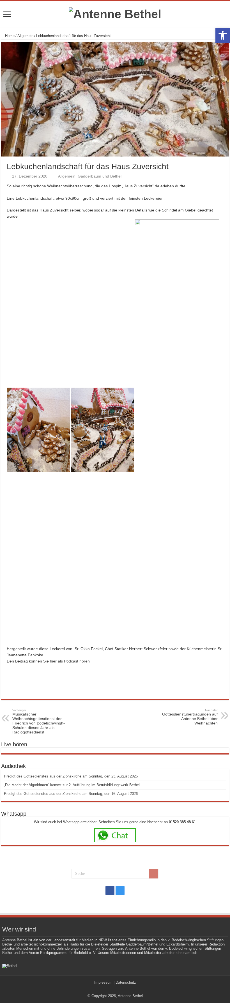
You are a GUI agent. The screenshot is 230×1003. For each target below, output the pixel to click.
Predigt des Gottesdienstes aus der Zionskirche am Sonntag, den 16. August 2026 (71, 794)
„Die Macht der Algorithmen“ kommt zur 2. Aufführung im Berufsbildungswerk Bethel (72, 785)
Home (9, 36)
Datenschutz (126, 982)
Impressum (103, 982)
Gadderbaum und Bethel (99, 176)
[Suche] (153, 873)
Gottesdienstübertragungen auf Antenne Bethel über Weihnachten (190, 716)
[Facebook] (109, 890)
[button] (222, 35)
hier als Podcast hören (70, 661)
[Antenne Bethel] (115, 13)
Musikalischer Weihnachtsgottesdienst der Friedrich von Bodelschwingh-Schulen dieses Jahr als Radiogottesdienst (38, 721)
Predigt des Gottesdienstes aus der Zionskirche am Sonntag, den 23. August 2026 (71, 776)
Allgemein (25, 36)
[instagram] (120, 890)
